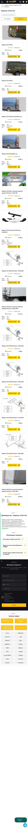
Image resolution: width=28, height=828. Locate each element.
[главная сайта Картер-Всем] (11, 1)
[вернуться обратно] (2, 6)
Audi (21, 636)
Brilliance (21, 648)
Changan (21, 655)
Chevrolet (20, 659)
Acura (7, 633)
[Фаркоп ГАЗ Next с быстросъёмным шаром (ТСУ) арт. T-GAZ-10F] (14, 180)
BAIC (20, 640)
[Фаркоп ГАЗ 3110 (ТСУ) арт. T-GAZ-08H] (14, 443)
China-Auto (20, 662)
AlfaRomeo (20, 633)
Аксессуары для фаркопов (8, 14)
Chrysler (7, 662)
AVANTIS (7, 640)
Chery (7, 659)
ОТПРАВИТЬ (14, 605)
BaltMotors (7, 644)
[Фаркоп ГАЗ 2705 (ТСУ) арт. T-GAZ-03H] (14, 335)
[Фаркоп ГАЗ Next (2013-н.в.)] (14, 143)
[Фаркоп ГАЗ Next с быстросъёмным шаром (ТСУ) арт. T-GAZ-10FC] (14, 479)
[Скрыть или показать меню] (2, 2)
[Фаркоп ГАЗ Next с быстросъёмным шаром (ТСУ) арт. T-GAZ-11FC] (14, 296)
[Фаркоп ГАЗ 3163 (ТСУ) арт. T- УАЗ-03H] (14, 407)
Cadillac (21, 651)
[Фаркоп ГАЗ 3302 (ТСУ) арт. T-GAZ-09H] (14, 260)
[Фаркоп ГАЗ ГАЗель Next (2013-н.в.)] (14, 106)
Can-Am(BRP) (7, 655)
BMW (7, 648)
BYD (7, 651)
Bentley (20, 644)
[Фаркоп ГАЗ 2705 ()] (14, 34)
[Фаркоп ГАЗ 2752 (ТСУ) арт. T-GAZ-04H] (14, 371)
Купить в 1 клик (12, 56)
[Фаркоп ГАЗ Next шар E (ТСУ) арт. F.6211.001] (14, 220)
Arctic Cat (7, 636)
